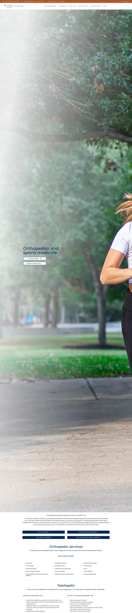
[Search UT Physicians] (128, 6)
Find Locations (62, 6)
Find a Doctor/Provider (50, 6)
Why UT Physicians (95, 6)
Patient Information (83, 6)
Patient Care (72, 6)
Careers (105, 6)
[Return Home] (14, 6)
